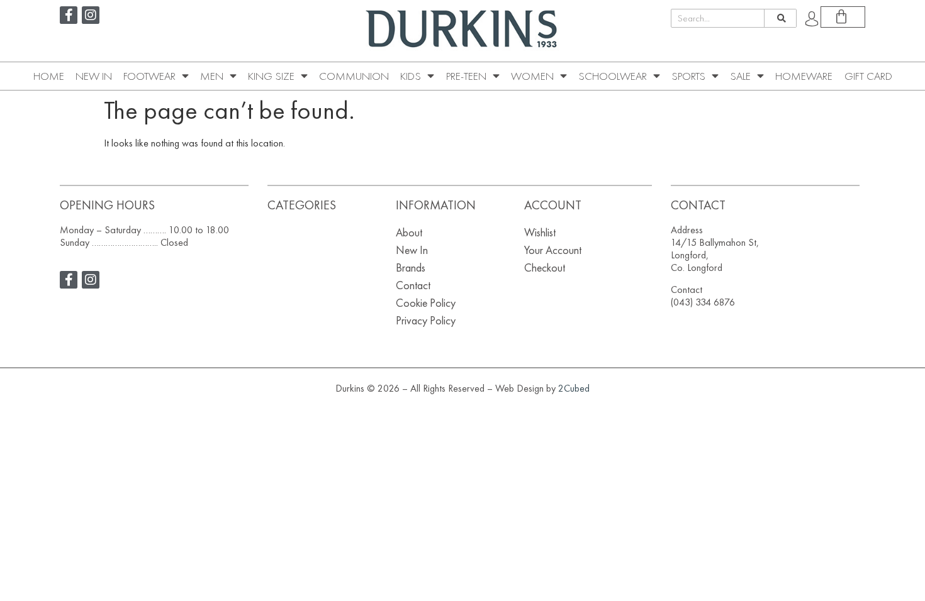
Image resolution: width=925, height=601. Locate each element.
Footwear (149, 76)
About (409, 232)
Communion (354, 76)
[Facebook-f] (68, 15)
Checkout (544, 267)
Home (48, 76)
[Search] (780, 18)
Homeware (803, 76)
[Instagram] (90, 15)
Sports (688, 76)
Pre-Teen (466, 76)
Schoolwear (612, 76)
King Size (271, 76)
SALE (740, 76)
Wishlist (540, 232)
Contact (413, 285)
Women (532, 76)
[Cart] (843, 17)
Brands (410, 267)
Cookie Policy (426, 302)
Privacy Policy (426, 320)
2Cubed (574, 388)
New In (94, 76)
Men (211, 76)
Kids (410, 76)
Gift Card (868, 76)
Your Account (552, 250)
